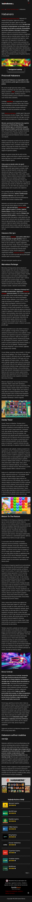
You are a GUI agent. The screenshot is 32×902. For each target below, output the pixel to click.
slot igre (13, 237)
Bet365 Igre (13, 811)
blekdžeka (10, 101)
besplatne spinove (19, 252)
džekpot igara (22, 207)
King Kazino (13, 835)
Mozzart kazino (14, 803)
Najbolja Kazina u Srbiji (16, 799)
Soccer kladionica (15, 843)
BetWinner (12, 866)
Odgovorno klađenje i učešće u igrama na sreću (14, 892)
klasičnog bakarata (10, 113)
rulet (13, 91)
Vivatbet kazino (14, 858)
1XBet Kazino (13, 827)
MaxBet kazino (14, 819)
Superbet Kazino (14, 850)
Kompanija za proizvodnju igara (10, 18)
